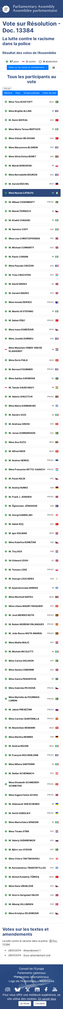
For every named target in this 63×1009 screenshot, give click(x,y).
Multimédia (47, 981)
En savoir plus (47, 998)
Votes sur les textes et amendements (27, 67)
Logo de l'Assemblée (22, 981)
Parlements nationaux (31, 973)
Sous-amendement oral (36, 955)
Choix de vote (49, 93)
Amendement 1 (32, 950)
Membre (8, 93)
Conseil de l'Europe (31, 968)
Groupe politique (31, 93)
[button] (53, 67)
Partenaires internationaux (31, 977)
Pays (18, 93)
